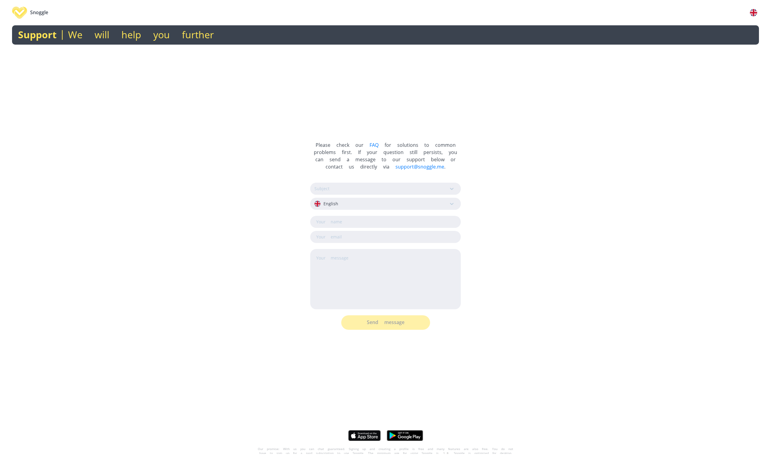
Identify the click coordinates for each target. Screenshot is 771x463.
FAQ (374, 145)
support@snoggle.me (419, 167)
